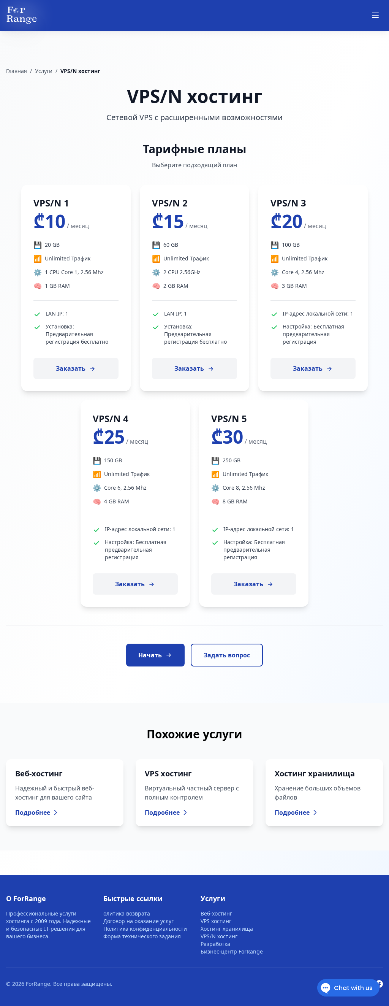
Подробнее (32, 812)
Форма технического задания (142, 936)
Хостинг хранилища (227, 928)
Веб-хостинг (216, 913)
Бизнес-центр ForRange (232, 951)
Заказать (71, 368)
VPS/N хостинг (219, 936)
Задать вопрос (227, 655)
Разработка (215, 943)
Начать (150, 655)
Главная (16, 71)
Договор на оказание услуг (138, 921)
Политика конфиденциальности (145, 928)
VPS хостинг (216, 921)
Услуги (43, 71)
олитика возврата (126, 913)
